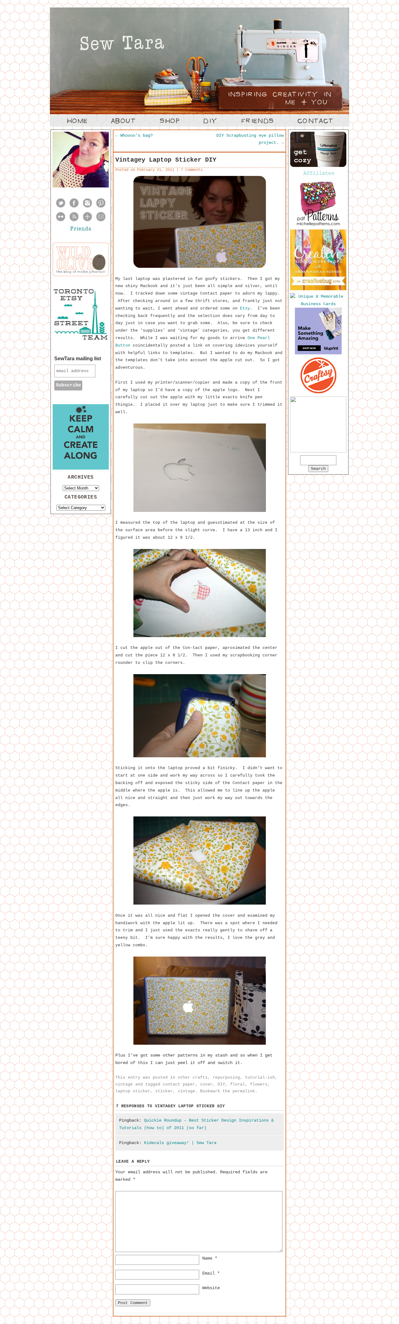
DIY (221, 1084)
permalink (244, 1091)
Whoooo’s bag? (134, 135)
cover (206, 1084)
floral (237, 1084)
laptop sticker (132, 1091)
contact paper (179, 1084)
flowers (258, 1084)
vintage (124, 1084)
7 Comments (192, 170)
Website (211, 1287)
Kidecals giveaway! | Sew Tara (180, 1142)
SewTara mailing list (77, 358)
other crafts (193, 1077)
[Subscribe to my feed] (74, 220)
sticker (164, 1091)
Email (211, 1273)
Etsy (245, 308)
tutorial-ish (260, 1077)
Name (209, 1258)
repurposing (226, 1077)
